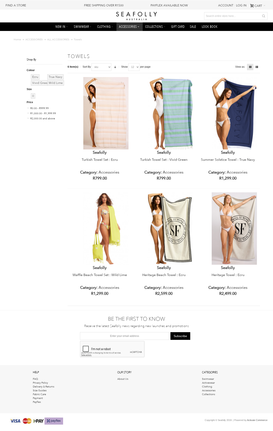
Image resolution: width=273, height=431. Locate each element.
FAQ (35, 378)
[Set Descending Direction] (115, 67)
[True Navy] (234, 79)
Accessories (208, 390)
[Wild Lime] (106, 194)
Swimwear (208, 378)
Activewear (208, 382)
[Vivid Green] (170, 79)
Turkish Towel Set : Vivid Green (163, 160)
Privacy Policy (40, 382)
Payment (38, 398)
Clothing (207, 386)
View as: (240, 66)
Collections (208, 394)
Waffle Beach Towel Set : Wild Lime (100, 275)
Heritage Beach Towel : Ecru (164, 275)
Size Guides (39, 390)
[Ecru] (106, 79)
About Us (122, 378)
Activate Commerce (257, 420)
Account (225, 5)
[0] (36, 93)
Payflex (37, 401)
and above (42, 118)
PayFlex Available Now (169, 5)
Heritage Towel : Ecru (228, 275)
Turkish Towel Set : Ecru (100, 160)
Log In (241, 5)
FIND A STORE (16, 5)
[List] (257, 67)
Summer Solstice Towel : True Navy (228, 160)
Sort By (87, 66)
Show (124, 66)
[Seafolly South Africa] (136, 16)
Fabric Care (39, 394)
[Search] (263, 16)
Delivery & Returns (43, 386)
